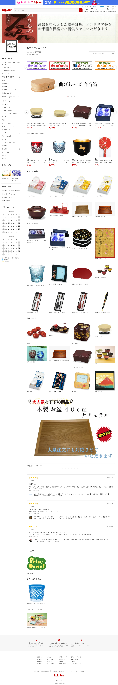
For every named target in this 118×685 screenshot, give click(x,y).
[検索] (81, 10)
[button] (111, 6)
